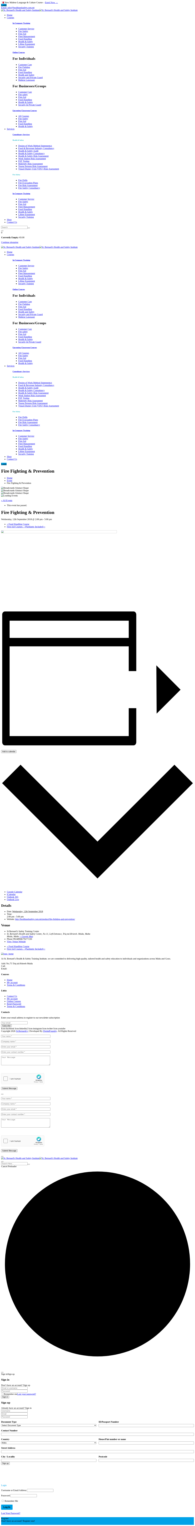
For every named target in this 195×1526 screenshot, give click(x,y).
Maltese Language (26, 80)
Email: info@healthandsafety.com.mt (17, 7)
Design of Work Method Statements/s (35, 146)
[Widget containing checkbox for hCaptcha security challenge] (22, 1078)
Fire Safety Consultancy (29, 188)
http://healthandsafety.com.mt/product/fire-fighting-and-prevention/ (45, 919)
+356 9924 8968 (13, 966)
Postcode (103, 1456)
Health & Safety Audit (28, 151)
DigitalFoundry (50, 1031)
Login (4, 5)
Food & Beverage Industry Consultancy (36, 148)
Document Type (9, 1422)
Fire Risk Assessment (28, 185)
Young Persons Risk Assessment (33, 166)
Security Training (26, 46)
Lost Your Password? (10, 1513)
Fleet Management (26, 36)
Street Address (8, 1448)
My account (12, 982)
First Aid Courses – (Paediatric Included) (26, 526)
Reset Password (14, 1004)
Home (9, 15)
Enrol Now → (51, 2)
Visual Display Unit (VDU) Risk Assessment (38, 169)
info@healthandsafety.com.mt (21, 968)
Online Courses (19, 52)
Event (9, 480)
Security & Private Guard (29, 105)
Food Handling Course (18, 524)
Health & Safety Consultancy (31, 153)
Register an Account (10, 1523)
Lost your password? (26, 1394)
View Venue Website (16, 941)
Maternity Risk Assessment (30, 164)
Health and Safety (26, 75)
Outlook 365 (12, 897)
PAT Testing (23, 161)
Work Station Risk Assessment (32, 158)
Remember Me (11, 1501)
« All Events (6, 500)
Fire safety (23, 94)
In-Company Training (21, 23)
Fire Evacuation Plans (28, 183)
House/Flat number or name (112, 1439)
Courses (10, 17)
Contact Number (9, 1430)
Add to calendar (8, 751)
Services (10, 129)
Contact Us (12, 222)
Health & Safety (25, 41)
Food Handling (25, 39)
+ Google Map (26, 936)
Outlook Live (13, 899)
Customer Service (26, 29)
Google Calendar (14, 892)
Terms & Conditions (16, 985)
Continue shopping (9, 242)
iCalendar (11, 894)
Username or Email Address (13, 1490)
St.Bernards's (22, 1031)
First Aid (22, 34)
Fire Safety (23, 31)
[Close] (2, 1094)
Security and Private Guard (30, 77)
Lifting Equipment (26, 44)
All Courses (23, 116)
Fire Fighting (24, 67)
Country (5, 1439)
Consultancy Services (21, 134)
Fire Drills (22, 180)
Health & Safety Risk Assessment (33, 156)
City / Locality (8, 1456)
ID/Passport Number (109, 1422)
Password (5, 1495)
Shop (9, 219)
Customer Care (25, 64)
